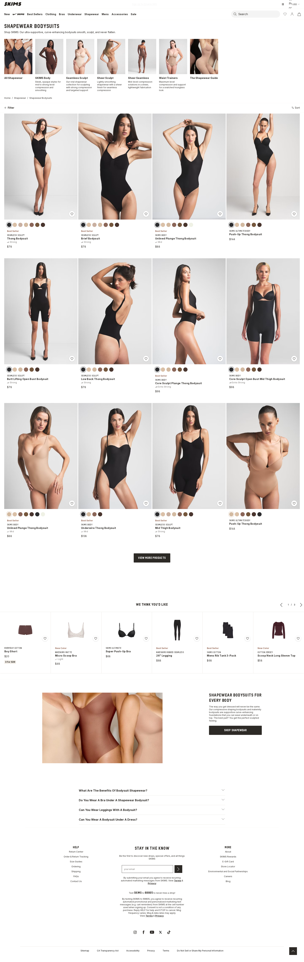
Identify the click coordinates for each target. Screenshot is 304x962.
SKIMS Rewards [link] (228, 856)
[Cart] (299, 14)
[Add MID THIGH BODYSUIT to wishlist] (220, 503)
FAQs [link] (76, 876)
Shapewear (20, 98)
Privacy (151, 950)
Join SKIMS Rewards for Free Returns (144, 4)
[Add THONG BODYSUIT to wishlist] (72, 214)
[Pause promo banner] (283, 4)
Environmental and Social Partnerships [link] (228, 871)
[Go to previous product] (281, 605)
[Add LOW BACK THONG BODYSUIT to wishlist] (146, 358)
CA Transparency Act (108, 950)
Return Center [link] (76, 851)
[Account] (292, 14)
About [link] (228, 851)
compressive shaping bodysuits (230, 709)
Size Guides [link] (76, 861)
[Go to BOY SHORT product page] (25, 630)
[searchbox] (258, 14)
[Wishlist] (285, 14)
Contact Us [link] (76, 881)
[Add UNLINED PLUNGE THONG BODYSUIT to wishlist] (220, 214)
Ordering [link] (76, 866)
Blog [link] (228, 881)
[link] (235, 730)
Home (7, 98)
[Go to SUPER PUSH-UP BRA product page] (126, 630)
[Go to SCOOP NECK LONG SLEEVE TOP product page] (278, 630)
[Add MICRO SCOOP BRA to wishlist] (96, 638)
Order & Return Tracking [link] (76, 856)
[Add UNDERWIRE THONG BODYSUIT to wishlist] (146, 503)
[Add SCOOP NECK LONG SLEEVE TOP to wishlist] (298, 638)
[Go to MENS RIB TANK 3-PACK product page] (228, 630)
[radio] (9, 224)
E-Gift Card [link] (228, 861)
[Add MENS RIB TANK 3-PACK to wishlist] (247, 638)
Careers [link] (228, 876)
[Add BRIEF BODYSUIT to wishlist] (146, 214)
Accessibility (133, 950)
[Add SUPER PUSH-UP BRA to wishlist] (146, 638)
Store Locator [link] (228, 866)
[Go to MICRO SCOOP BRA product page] (76, 630)
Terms (166, 950)
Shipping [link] (76, 871)
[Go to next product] (301, 605)
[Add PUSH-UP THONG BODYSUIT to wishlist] (294, 214)
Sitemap (85, 950)
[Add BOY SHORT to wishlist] (45, 638)
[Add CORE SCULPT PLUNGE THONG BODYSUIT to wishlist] (220, 358)
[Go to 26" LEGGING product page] (177, 630)
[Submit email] (178, 869)
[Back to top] (293, 951)
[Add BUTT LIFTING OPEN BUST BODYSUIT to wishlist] (72, 358)
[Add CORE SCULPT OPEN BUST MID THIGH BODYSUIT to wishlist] (294, 358)
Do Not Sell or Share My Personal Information (200, 950)
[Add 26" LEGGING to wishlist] (197, 638)
